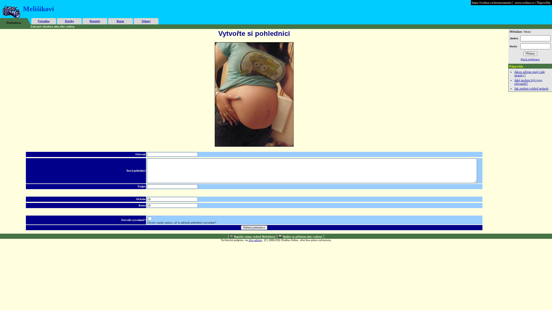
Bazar (120, 21)
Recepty (95, 21)
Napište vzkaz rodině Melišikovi (254, 236)
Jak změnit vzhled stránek (531, 88)
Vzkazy (146, 21)
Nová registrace (530, 59)
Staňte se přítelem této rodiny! (302, 236)
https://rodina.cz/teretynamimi (491, 2)
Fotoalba (43, 21)
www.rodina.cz (524, 2)
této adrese (255, 240)
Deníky (69, 21)
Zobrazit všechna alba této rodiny (52, 26)
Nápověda (543, 2)
